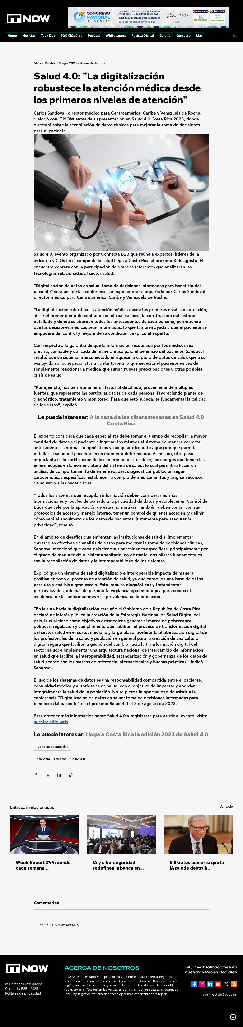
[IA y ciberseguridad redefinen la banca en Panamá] (121, 834)
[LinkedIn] (210, 984)
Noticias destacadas (52, 747)
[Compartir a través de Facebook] (36, 775)
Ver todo (226, 806)
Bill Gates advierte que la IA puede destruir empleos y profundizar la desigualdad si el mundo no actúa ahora (197, 865)
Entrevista (42, 759)
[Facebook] (194, 984)
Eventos (60, 759)
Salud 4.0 (77, 759)
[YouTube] (218, 984)
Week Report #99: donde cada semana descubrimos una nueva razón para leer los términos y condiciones (43, 865)
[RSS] (234, 984)
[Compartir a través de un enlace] (71, 775)
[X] (226, 984)
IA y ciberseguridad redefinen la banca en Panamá (116, 865)
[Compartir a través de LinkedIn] (59, 775)
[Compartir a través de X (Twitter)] (47, 775)
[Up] (233, 1017)
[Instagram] (202, 984)
